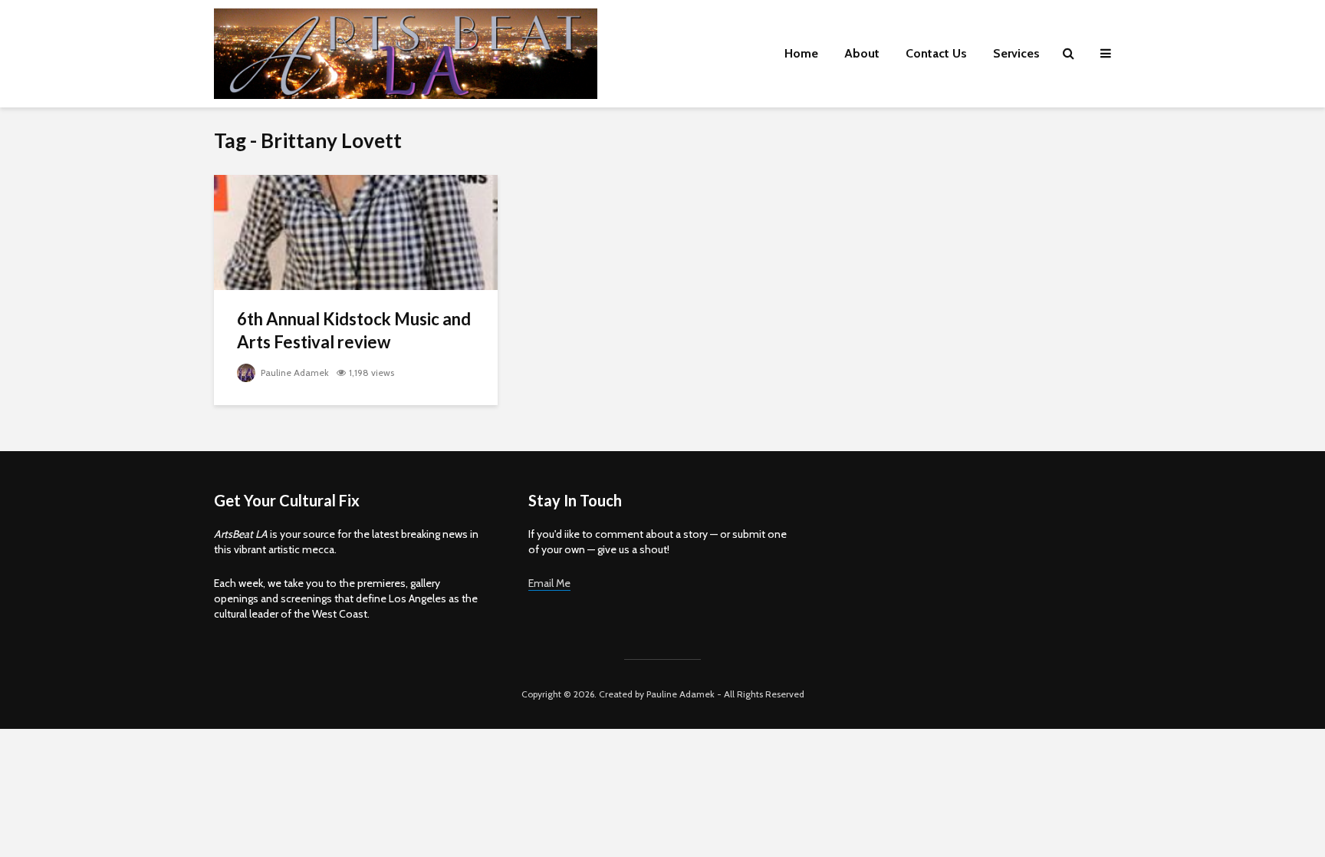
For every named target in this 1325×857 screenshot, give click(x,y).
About (861, 53)
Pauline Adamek (293, 372)
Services (1016, 53)
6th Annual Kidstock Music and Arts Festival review (354, 330)
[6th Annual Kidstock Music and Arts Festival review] (356, 231)
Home (801, 53)
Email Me (549, 583)
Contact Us (936, 53)
